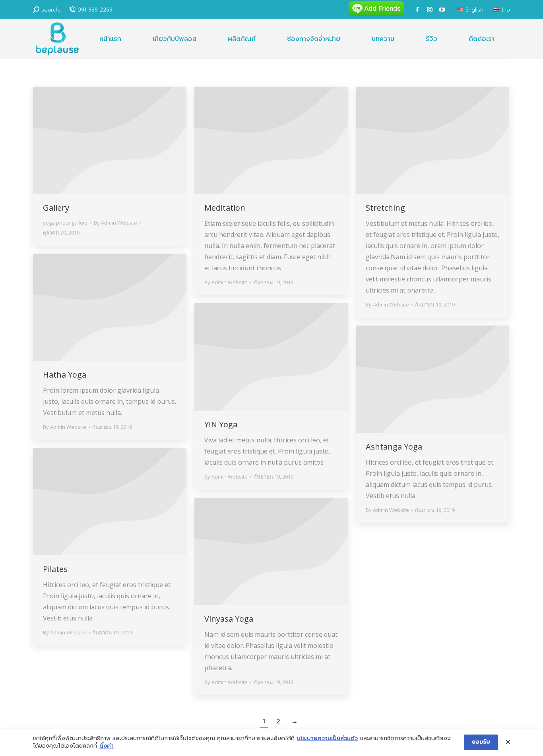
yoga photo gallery (65, 222)
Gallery (56, 207)
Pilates (55, 569)
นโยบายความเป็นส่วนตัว (327, 738)
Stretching (385, 207)
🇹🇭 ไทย (501, 10)
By (115, 222)
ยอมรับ (481, 742)
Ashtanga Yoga (394, 446)
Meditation (224, 207)
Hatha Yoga (64, 374)
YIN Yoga (220, 424)
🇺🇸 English (470, 10)
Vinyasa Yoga (228, 618)
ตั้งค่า (106, 746)
